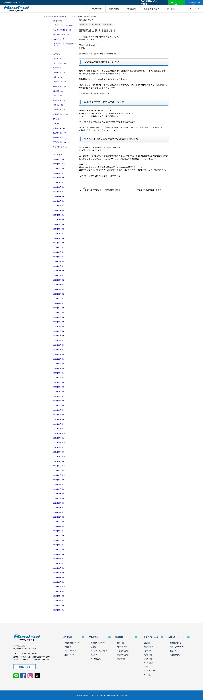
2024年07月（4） (59, 270)
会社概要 (146, 643)
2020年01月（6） (59, 521)
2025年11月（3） (59, 201)
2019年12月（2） (59, 526)
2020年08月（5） (59, 489)
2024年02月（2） (59, 294)
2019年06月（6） (59, 549)
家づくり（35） (58, 95)
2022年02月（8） (59, 405)
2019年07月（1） (59, 545)
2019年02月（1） (59, 568)
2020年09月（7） (59, 484)
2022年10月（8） (59, 368)
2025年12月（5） (59, 196)
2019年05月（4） (59, 554)
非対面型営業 (175, 655)
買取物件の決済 (58, 39)
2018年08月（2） (59, 596)
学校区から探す (123, 655)
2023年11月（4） (59, 308)
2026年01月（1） (59, 192)
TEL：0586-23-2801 (25, 653)
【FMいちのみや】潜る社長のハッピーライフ (65, 45)
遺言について (69, 655)
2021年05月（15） (59, 447)
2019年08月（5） (59, 540)
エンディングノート (71, 651)
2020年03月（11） (59, 512)
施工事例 (94, 655)
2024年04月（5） (59, 284)
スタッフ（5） (58, 77)
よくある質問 (148, 663)
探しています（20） (60, 63)
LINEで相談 (177, 3)
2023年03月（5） (59, 345)
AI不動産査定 (96, 659)
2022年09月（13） (59, 373)
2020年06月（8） (59, 498)
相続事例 (67, 647)
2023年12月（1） (59, 303)
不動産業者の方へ (151, 8)
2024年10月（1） (59, 257)
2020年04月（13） (59, 508)
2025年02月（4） (59, 238)
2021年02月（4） (59, 461)
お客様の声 (147, 651)
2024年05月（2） (59, 280)
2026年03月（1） (59, 182)
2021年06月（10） (59, 442)
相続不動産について (71, 643)
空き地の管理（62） (60, 133)
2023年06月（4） (59, 331)
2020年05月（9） (59, 503)
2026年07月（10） (59, 164)
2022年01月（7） (59, 410)
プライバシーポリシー (151, 671)
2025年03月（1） (59, 233)
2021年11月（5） (59, 419)
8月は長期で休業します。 (62, 34)
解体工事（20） (58, 91)
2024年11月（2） (59, 252)
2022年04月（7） (59, 396)
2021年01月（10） (59, 466)
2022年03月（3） (59, 401)
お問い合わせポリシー (178, 647)
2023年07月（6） (59, 326)
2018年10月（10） (59, 586)
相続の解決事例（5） (60, 147)
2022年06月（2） (59, 387)
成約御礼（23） (58, 137)
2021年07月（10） (59, 438)
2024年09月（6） (59, 261)
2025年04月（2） (59, 229)
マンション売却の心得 (99, 651)
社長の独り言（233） (60, 86)
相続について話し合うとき (62, 30)
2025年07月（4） (59, 219)
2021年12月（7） (59, 415)
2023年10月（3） (59, 312)
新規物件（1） (58, 58)
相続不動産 (114, 8)
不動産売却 (131, 8)
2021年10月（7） (59, 424)
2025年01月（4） (59, 243)
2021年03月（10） (59, 456)
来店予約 (173, 651)
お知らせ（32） (58, 105)
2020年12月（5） (59, 470)
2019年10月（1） (59, 531)
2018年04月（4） (59, 605)
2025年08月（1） (59, 215)
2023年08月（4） (59, 322)
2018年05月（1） (59, 600)
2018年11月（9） (59, 582)
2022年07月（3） (59, 382)
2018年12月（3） (59, 577)
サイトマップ (148, 675)
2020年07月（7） (59, 494)
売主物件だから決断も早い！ (63, 25)
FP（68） (56, 119)
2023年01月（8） (59, 354)
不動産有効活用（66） (61, 114)
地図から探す (122, 647)
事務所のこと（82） (60, 82)
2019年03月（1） (59, 563)
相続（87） (57, 123)
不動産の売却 (84, 24)
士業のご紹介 (148, 659)
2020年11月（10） (59, 475)
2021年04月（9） (59, 452)
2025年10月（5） (59, 205)
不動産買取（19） (59, 100)
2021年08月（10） (59, 433)
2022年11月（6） (59, 363)
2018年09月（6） (59, 591)
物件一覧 (120, 643)
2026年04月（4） (59, 178)
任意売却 (94, 647)
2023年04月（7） (59, 340)
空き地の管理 (96, 24)
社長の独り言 (107, 24)
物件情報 (171, 8)
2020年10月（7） (59, 480)
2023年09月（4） (59, 317)
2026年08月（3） (59, 159)
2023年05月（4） (59, 336)
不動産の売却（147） (60, 142)
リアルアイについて (190, 8)
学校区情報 (121, 659)
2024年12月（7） (59, 247)
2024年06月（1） (59, 275)
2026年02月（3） (59, 187)
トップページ (96, 8)
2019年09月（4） (59, 535)
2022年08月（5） (59, 377)
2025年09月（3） (59, 210)
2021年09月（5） (59, 428)
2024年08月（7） (59, 266)
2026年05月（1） (59, 173)
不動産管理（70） (59, 128)
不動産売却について (98, 643)
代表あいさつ (148, 647)
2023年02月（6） (59, 350)
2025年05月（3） (59, 224)
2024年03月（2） (59, 289)
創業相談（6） (58, 68)
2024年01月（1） (59, 298)
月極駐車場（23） (59, 72)
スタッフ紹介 (148, 655)
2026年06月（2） (59, 168)
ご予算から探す (123, 651)
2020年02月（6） (59, 517)
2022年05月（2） (59, 391)
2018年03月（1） (59, 610)
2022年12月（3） (59, 359)
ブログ (145, 667)
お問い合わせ (195, 3)
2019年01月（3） (59, 573)
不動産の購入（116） (60, 109)
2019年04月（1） (59, 559)
